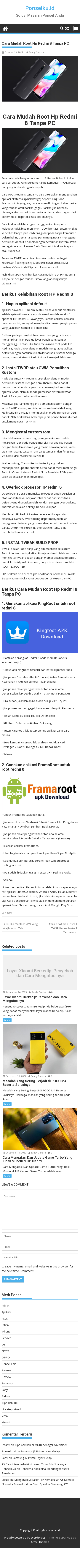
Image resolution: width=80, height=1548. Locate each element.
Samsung (7, 1383)
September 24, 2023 (16, 992)
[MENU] (76, 28)
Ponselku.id (40, 8)
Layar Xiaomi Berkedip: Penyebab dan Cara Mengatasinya (40, 973)
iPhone (6, 1331)
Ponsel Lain (9, 1364)
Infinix (5, 1325)
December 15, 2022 (15, 1076)
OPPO (6, 1357)
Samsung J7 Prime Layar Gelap (40, 1451)
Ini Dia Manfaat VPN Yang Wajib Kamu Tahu (20, 926)
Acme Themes (40, 1542)
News (5, 1351)
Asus (5, 1318)
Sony (5, 1390)
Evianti (6, 1445)
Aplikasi (6, 1312)
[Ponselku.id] (5, 28)
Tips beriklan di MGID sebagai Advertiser (41, 1445)
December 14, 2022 (15, 1152)
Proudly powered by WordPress (25, 1537)
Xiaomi (8, 912)
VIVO (5, 1416)
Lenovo (6, 1338)
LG (3, 1344)
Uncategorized (11, 1409)
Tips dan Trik (10, 1403)
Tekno (6, 1396)
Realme (6, 1370)
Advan (5, 1305)
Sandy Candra (36, 52)
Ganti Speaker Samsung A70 (50, 1484)
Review (6, 1377)
